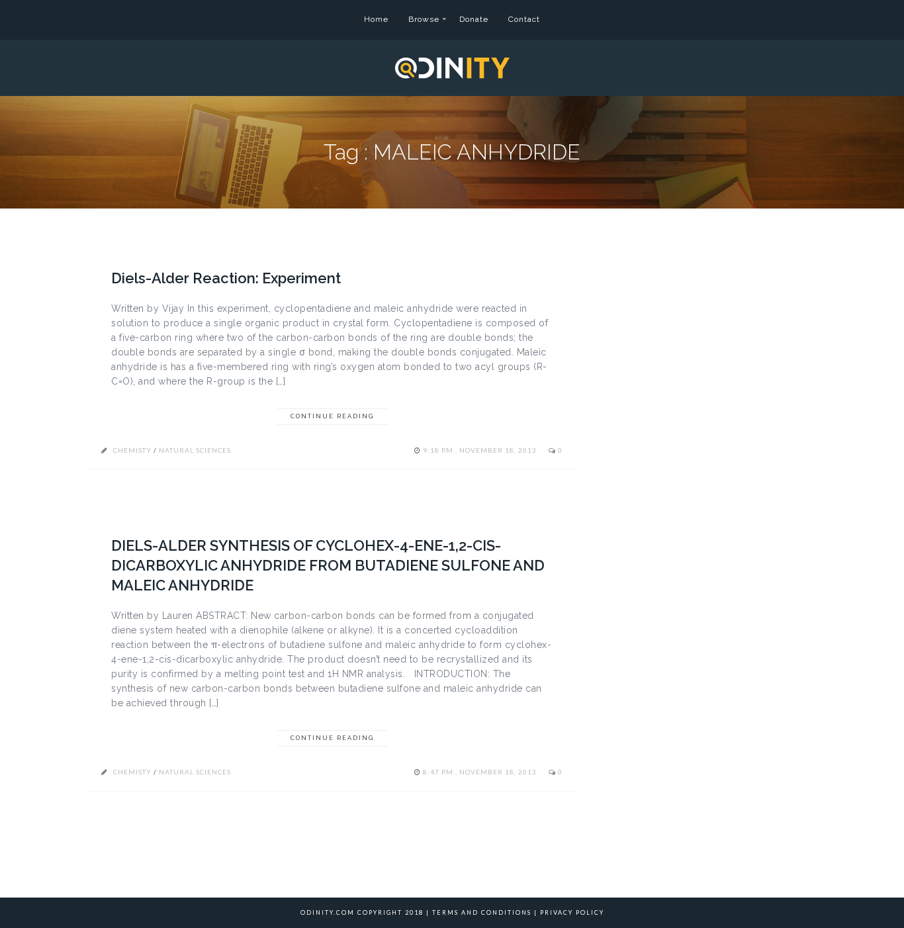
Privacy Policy (572, 912)
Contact (524, 19)
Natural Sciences (195, 450)
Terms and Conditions (481, 912)
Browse (423, 19)
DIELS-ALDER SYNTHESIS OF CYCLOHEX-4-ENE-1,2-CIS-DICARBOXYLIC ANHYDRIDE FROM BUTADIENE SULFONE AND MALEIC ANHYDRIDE (328, 565)
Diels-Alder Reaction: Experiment (226, 278)
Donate (473, 19)
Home (376, 19)
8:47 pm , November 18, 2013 (481, 772)
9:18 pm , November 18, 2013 (481, 450)
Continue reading (332, 416)
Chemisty (132, 450)
